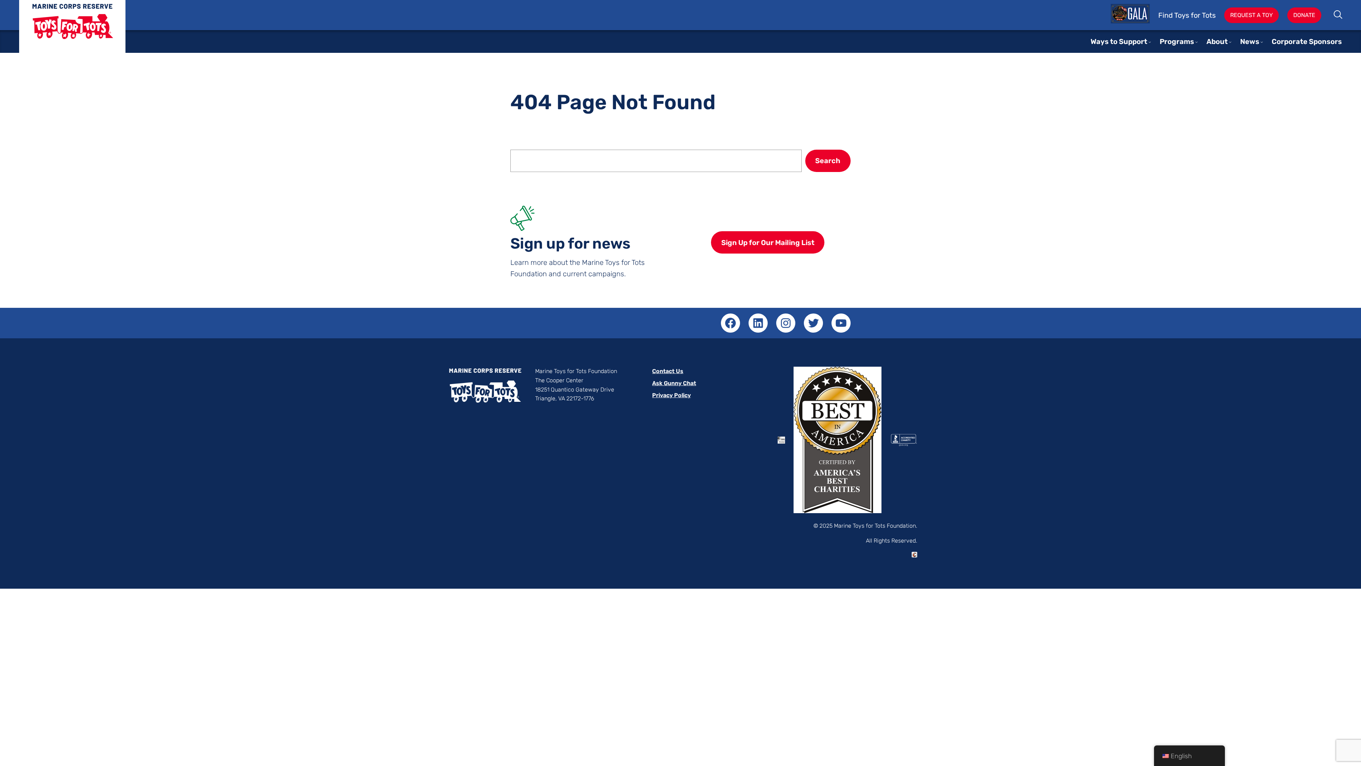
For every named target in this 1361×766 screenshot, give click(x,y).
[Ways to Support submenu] (1149, 41)
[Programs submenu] (1196, 41)
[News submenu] (1261, 41)
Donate (1304, 15)
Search (1338, 15)
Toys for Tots (72, 31)
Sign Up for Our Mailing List (767, 242)
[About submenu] (1230, 41)
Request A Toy (1251, 15)
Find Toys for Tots (1187, 15)
